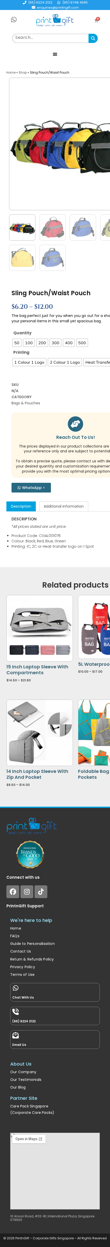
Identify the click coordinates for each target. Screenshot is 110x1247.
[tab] (21, 506)
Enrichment (20, 1123)
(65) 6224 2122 (24, 1021)
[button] (55, 54)
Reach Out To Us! (75, 437)
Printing (21, 352)
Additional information (64, 506)
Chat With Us (23, 997)
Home (11, 72)
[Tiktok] (41, 891)
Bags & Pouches (26, 403)
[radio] (17, 343)
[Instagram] (26, 891)
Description (21, 506)
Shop (23, 72)
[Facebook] (12, 891)
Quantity (22, 333)
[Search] (93, 38)
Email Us (19, 1045)
